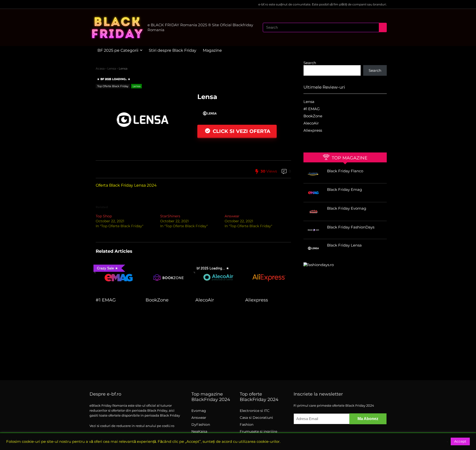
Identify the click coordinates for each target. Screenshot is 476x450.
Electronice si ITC (254, 410)
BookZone (157, 299)
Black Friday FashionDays (350, 227)
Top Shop (104, 216)
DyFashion (200, 424)
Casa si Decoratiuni (256, 417)
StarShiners (170, 216)
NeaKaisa (199, 431)
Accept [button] (460, 441)
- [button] (447, 441)
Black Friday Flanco (345, 171)
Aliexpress (256, 299)
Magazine (212, 50)
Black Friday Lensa (344, 245)
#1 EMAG (106, 299)
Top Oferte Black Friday (112, 86)
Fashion (246, 424)
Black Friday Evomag (346, 208)
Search (309, 62)
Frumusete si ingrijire (258, 431)
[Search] (383, 27)
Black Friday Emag (344, 189)
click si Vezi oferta (240, 131)
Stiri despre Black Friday (172, 50)
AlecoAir (204, 299)
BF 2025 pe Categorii (117, 50)
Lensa (111, 68)
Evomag (198, 410)
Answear (232, 216)
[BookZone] (168, 266)
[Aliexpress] (268, 266)
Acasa (100, 68)
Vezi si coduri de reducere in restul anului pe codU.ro (131, 426)
